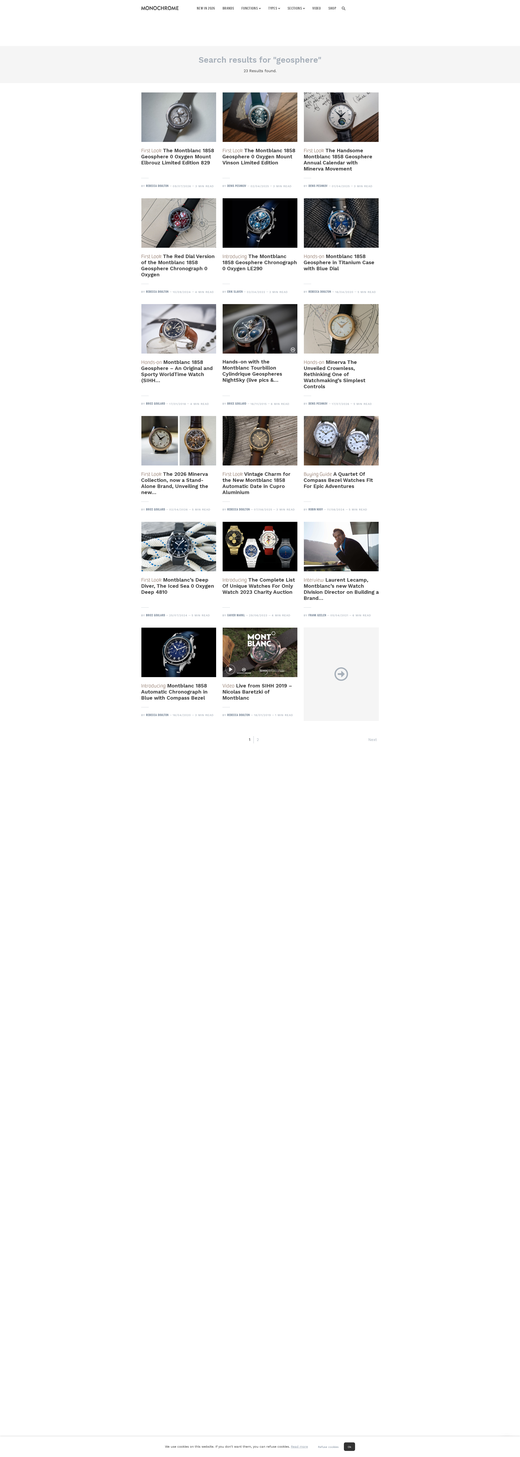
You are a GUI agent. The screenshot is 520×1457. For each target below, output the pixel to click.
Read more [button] (299, 1446)
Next (372, 739)
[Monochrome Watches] (160, 8)
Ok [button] (349, 1446)
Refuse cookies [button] (328, 1446)
